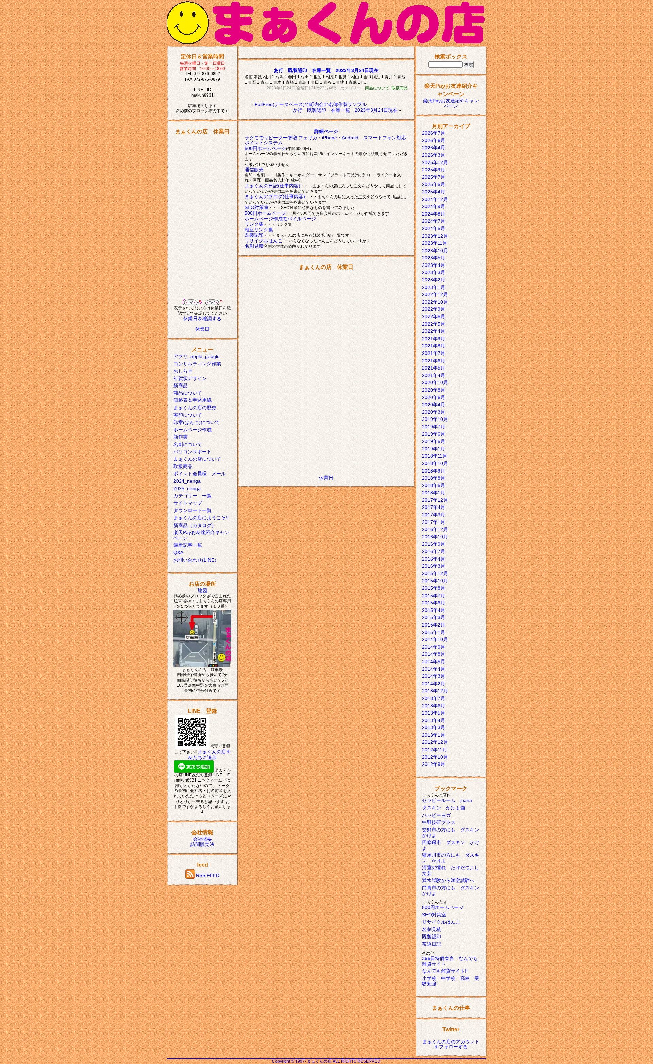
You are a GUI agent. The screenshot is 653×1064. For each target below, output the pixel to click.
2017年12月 (435, 500)
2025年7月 (433, 177)
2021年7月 (433, 353)
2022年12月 (435, 294)
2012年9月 (433, 764)
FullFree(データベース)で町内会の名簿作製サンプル (311, 104)
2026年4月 (433, 147)
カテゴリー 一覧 (192, 495)
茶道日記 (431, 944)
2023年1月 (433, 287)
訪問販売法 (202, 844)
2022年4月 (433, 331)
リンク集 (254, 224)
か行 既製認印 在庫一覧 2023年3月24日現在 (345, 110)
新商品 (180, 385)
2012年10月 (435, 757)
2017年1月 (433, 522)
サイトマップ (187, 503)
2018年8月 (433, 478)
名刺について (187, 444)
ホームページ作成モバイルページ (280, 218)
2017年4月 (433, 507)
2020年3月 (433, 412)
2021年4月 (433, 375)
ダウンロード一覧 (192, 510)
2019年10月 (435, 419)
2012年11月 (434, 749)
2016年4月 (433, 559)
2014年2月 (433, 683)
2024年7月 (433, 221)
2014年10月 (435, 639)
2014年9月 (433, 647)
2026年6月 (433, 140)
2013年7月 (433, 698)
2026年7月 (433, 133)
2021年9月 (433, 338)
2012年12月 (435, 742)
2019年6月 (433, 434)
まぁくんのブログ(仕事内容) (275, 196)
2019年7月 (433, 426)
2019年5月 (433, 441)
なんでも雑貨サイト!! (445, 971)
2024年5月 (433, 228)
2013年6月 (433, 705)
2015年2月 (433, 625)
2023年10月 (435, 250)
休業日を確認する (202, 318)
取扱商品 (182, 466)
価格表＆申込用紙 (192, 400)
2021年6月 (433, 360)
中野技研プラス (438, 822)
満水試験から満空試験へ (448, 880)
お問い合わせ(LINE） (196, 560)
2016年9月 (433, 544)
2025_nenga (187, 488)
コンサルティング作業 (197, 363)
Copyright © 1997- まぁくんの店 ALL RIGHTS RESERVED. (326, 1061)
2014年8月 (433, 654)
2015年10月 (435, 580)
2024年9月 (433, 206)
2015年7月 (433, 595)
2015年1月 (433, 632)
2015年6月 (433, 602)
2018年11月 (434, 456)
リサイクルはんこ (264, 240)
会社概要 (202, 839)
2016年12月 (435, 529)
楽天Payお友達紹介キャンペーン (451, 103)
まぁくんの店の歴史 (194, 407)
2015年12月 (435, 573)
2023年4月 (433, 265)
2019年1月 (433, 448)
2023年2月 (433, 279)
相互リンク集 (259, 230)
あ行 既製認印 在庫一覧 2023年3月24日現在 (326, 70)
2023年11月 (434, 243)
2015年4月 (433, 610)
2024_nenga (187, 481)
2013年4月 (433, 720)
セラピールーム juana (447, 800)
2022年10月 (435, 302)
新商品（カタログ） (194, 525)
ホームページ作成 (192, 429)
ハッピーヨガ (436, 815)
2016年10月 (435, 536)
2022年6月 (433, 316)
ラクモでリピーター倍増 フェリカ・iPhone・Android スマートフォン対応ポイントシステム (325, 140)
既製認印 (254, 235)
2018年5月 (433, 485)
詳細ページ (326, 131)
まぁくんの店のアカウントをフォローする (451, 1044)
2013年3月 (433, 727)
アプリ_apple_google (196, 356)
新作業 (180, 437)
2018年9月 (433, 471)
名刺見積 (254, 246)
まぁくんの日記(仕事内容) (272, 185)
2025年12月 (435, 162)
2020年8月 (433, 390)
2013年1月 (433, 735)
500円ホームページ (265, 148)
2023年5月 (433, 257)
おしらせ (182, 371)
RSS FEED (207, 875)
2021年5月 (433, 368)
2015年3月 (433, 617)
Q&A (178, 552)
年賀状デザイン (190, 378)
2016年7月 (433, 551)
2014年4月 (433, 669)
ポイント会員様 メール (199, 473)
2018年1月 (433, 492)
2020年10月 (435, 382)
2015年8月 (433, 588)
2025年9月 (433, 169)
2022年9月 (433, 309)
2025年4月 (433, 191)
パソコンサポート (192, 451)
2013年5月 (433, 713)
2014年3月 (433, 676)
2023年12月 (435, 236)
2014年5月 (433, 661)
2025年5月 (433, 184)
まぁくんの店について (197, 459)
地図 (202, 590)
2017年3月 (433, 514)
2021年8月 (433, 345)
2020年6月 (433, 397)
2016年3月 (433, 566)
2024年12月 (435, 199)
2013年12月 (435, 690)
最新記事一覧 (187, 545)
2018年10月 (435, 463)
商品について (187, 393)
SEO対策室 (257, 207)
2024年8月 (433, 214)
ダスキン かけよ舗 (443, 807)
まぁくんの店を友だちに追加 (209, 754)
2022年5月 (433, 324)
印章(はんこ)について (196, 422)
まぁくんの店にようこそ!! (201, 517)
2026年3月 (433, 155)
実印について (187, 415)
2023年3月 (433, 272)
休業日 (202, 329)
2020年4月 (433, 404)
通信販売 (254, 169)
